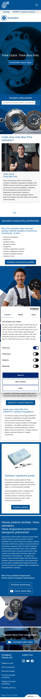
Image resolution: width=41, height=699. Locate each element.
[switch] (36, 354)
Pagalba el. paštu (7, 663)
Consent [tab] (7, 314)
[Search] (37, 103)
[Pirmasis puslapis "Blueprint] (6, 5)
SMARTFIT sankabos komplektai (24, 12)
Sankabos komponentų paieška (20, 262)
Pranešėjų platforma (9, 688)
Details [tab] (20, 314)
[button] (4, 12)
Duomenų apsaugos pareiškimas (8, 676)
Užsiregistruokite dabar (22, 642)
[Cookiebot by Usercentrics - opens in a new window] (30, 309)
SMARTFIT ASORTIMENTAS (20, 403)
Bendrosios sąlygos (8, 671)
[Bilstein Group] (32, 696)
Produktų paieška (20, 507)
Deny (20, 388)
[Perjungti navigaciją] (36, 5)
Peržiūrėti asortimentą (20, 585)
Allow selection (20, 382)
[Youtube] (28, 661)
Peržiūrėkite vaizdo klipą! (20, 62)
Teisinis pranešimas (8, 667)
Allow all (20, 375)
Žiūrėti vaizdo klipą (22, 591)
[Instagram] (24, 661)
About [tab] (33, 314)
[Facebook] (33, 661)
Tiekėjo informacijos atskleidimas (9, 683)
